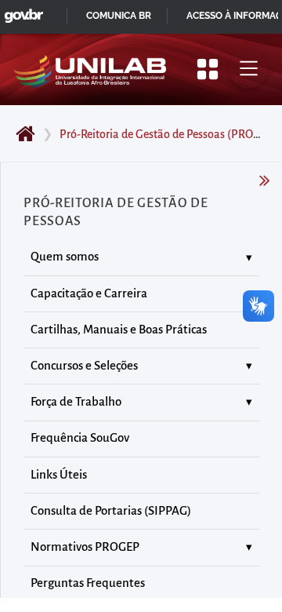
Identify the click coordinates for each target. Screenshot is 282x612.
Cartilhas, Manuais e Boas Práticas (119, 329)
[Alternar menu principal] (248, 69)
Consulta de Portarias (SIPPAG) (111, 511)
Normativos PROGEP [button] (85, 547)
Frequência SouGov (80, 438)
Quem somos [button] (65, 256)
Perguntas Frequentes (88, 583)
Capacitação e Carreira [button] (89, 293)
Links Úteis (59, 474)
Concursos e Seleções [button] (84, 365)
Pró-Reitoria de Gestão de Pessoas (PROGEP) (169, 134)
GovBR (20, 11)
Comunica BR (118, 15)
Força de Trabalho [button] (76, 401)
